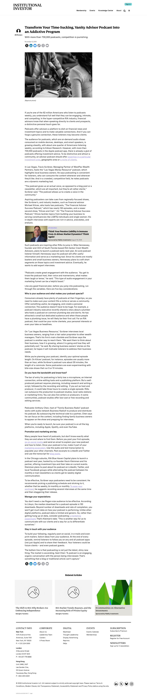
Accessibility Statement (69, 686)
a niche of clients (68, 159)
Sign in (128, 4)
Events (92, 11)
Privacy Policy (87, 686)
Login (31, 693)
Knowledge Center (105, 11)
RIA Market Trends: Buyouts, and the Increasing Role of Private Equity (73, 609)
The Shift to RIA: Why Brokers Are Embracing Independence (32, 609)
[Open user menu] (129, 9)
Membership (81, 11)
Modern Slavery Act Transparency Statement (42, 686)
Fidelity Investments (64, 240)
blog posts (55, 454)
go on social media (34, 442)
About (118, 11)
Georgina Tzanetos (22, 614)
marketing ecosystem (35, 448)
